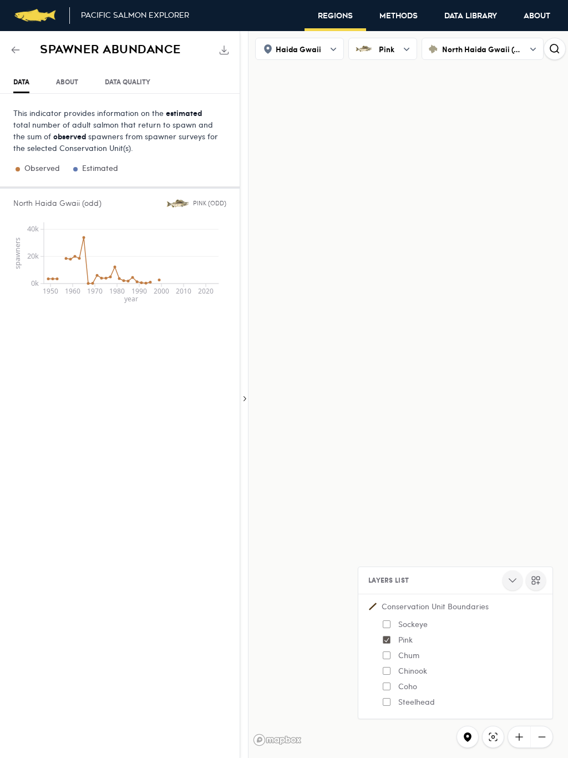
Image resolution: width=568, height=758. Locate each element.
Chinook (412, 670)
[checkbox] (386, 624)
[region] (284, 394)
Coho (407, 686)
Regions (335, 16)
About (537, 16)
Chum (408, 655)
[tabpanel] (120, 203)
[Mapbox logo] (277, 740)
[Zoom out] (541, 736)
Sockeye (413, 624)
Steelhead (416, 701)
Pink (405, 639)
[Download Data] (224, 50)
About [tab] (67, 82)
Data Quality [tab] (127, 82)
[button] (455, 656)
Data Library (470, 16)
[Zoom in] (519, 736)
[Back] (15, 50)
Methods (398, 16)
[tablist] (120, 82)
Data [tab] (21, 82)
